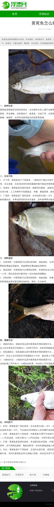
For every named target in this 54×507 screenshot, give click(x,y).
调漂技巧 (6, 475)
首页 (14, 13)
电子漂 (33, 475)
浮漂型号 (19, 475)
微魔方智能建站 (36, 491)
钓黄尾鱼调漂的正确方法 (16, 462)
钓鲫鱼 (46, 475)
